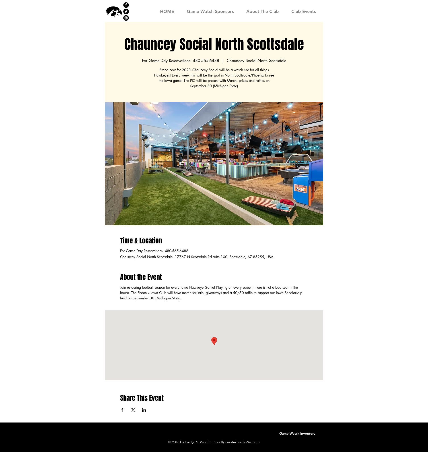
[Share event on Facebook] (122, 410)
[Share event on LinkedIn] (144, 410)
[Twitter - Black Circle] (126, 11)
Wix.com (253, 442)
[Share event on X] (133, 410)
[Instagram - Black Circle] (126, 18)
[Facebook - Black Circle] (126, 5)
